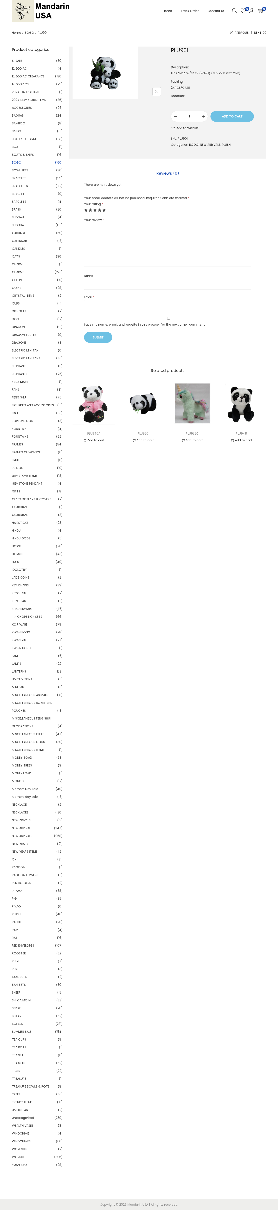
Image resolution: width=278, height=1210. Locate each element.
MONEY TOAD (22, 757)
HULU (15, 562)
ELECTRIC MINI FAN (25, 350)
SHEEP (16, 992)
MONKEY (18, 781)
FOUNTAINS (20, 436)
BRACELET (19, 178)
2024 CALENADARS (25, 92)
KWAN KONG (21, 632)
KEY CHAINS (20, 585)
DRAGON (18, 327)
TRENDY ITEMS (22, 1102)
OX (14, 859)
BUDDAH (18, 217)
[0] (243, 10)
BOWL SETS (20, 170)
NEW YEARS (20, 844)
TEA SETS (18, 1063)
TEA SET (17, 1055)
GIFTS (16, 491)
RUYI (15, 969)
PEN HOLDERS (21, 883)
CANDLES (18, 248)
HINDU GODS (21, 538)
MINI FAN (18, 687)
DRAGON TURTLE (24, 335)
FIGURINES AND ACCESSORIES (33, 405)
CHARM (17, 264)
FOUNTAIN (19, 429)
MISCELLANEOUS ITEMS (28, 750)
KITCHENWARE (22, 609)
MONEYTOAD (21, 773)
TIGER (16, 1071)
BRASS (16, 209)
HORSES (17, 554)
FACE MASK (20, 382)
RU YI (15, 961)
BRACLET (18, 194)
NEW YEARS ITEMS (25, 851)
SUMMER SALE (21, 1031)
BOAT (16, 147)
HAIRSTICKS (20, 522)
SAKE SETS (19, 977)
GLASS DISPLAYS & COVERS (31, 499)
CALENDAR (19, 241)
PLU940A (93, 433)
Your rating (93, 204)
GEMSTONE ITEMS (25, 476)
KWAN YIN (19, 640)
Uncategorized (23, 1118)
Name (90, 276)
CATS (16, 256)
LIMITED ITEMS (22, 679)
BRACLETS (19, 201)
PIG (14, 898)
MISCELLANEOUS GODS (28, 742)
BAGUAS (18, 115)
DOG (15, 319)
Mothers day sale (25, 797)
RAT (15, 938)
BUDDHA (18, 225)
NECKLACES (20, 812)
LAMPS (16, 663)
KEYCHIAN (19, 601)
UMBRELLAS (20, 1110)
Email (89, 297)
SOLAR (16, 1016)
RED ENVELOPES (23, 945)
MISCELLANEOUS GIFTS (28, 734)
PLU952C (192, 433)
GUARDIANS (20, 515)
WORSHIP (18, 1157)
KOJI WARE (20, 624)
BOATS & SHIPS (23, 154)
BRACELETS (20, 186)
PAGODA (18, 867)
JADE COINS (20, 577)
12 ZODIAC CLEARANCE (28, 76)
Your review (94, 220)
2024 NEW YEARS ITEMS (29, 100)
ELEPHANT (19, 366)
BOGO (29, 32)
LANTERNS (19, 671)
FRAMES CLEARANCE (26, 452)
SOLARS (17, 1024)
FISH (15, 413)
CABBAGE (19, 233)
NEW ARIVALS (21, 820)
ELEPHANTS (20, 374)
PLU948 (241, 433)
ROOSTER (19, 953)
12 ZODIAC (19, 68)
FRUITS (17, 460)
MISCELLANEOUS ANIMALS (30, 695)
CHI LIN (17, 280)
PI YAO (17, 891)
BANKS (16, 131)
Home (16, 32)
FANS (15, 389)
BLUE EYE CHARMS (25, 139)
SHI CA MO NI (21, 1000)
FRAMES (17, 444)
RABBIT (17, 922)
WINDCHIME (20, 1133)
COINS (16, 288)
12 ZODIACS (20, 84)
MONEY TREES (22, 765)
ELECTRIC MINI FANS (26, 358)
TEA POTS (19, 1047)
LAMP (16, 656)
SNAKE (16, 1008)
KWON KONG (21, 648)
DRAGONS (19, 342)
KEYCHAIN (19, 593)
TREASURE (19, 1078)
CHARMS (18, 272)
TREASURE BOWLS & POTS (31, 1086)
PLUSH (226, 144)
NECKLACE (19, 804)
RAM (15, 930)
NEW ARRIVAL (21, 828)
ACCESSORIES (22, 107)
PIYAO (16, 906)
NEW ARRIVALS (210, 144)
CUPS (16, 303)
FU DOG (17, 468)
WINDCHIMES (21, 1141)
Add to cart (232, 116)
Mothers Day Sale (25, 789)
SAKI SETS (19, 984)
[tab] (167, 173)
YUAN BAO (19, 1165)
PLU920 (143, 433)
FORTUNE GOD (22, 421)
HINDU (16, 530)
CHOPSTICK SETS (29, 616)
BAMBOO (18, 123)
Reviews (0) (167, 173)
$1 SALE (17, 61)
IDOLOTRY (19, 569)
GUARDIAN (19, 507)
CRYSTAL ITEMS (23, 295)
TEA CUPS (19, 1039)
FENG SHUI (19, 397)
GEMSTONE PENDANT (27, 483)
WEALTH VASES (22, 1125)
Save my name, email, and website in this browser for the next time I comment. (144, 324)
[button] (185, 128)
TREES (16, 1094)
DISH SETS (19, 311)
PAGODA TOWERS (25, 875)
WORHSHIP (19, 1149)
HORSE (17, 546)
